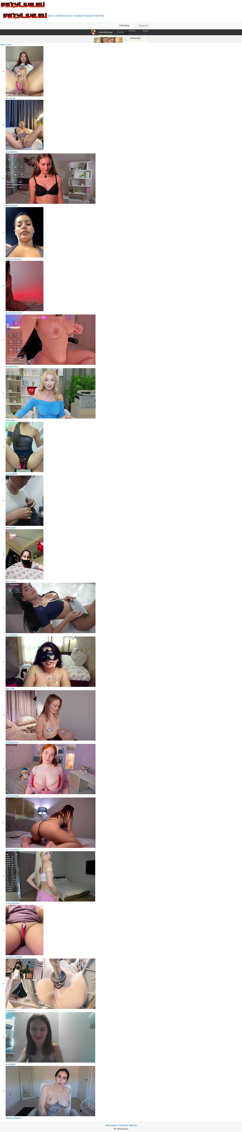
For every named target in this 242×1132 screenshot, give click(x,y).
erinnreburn (12, 205)
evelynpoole (12, 742)
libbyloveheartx (14, 1117)
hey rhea (10, 688)
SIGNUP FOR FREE (94, 15)
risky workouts (13, 259)
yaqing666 (11, 473)
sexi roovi (11, 581)
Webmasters (111, 1125)
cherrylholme (12, 903)
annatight (11, 1064)
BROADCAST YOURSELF (72, 15)
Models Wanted (128, 1125)
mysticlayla (12, 634)
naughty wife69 (14, 956)
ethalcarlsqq (12, 795)
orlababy (10, 1010)
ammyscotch (12, 849)
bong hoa (11, 527)
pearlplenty (12, 151)
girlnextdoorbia (14, 312)
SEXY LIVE (53, 15)
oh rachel (10, 98)
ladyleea (10, 420)
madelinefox (12, 366)
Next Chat (6, 44)
